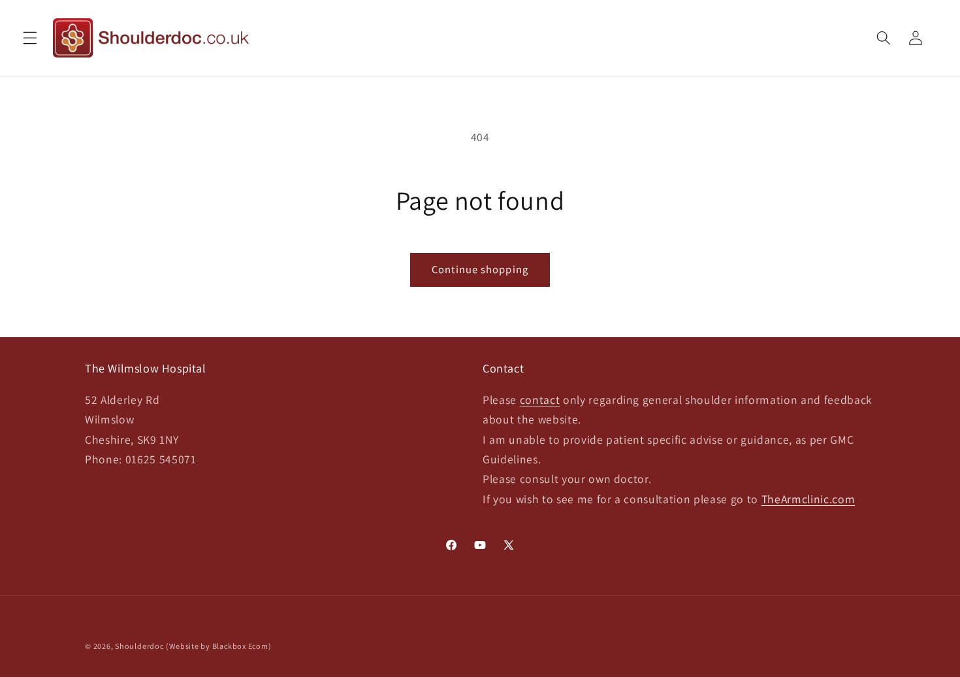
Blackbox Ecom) (242, 646)
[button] (30, 38)
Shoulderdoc (139, 646)
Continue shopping (480, 269)
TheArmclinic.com (808, 498)
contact (540, 399)
